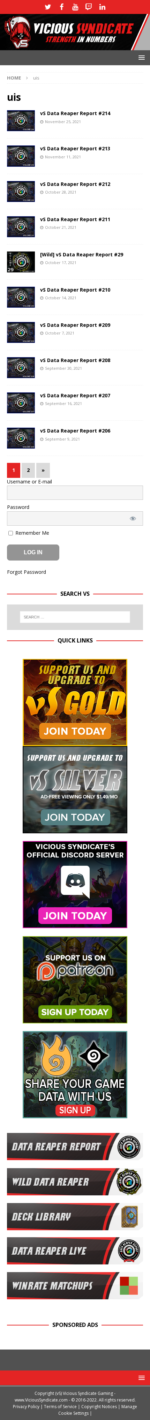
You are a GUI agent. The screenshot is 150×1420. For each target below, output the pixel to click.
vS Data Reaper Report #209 (75, 325)
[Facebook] (61, 7)
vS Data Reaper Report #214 (75, 113)
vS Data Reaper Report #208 (75, 360)
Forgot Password (26, 572)
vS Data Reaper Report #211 (75, 219)
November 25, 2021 (63, 121)
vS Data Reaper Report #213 (75, 148)
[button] (140, 57)
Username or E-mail (29, 481)
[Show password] (133, 518)
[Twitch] (89, 7)
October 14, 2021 (60, 297)
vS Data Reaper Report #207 (75, 395)
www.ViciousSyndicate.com (41, 1400)
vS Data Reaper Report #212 (75, 184)
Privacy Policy (26, 1407)
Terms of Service (60, 1407)
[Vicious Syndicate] (75, 46)
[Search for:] (75, 617)
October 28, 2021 (60, 192)
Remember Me (31, 532)
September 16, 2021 (63, 403)
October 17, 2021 (60, 262)
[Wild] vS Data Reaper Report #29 (81, 254)
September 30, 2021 (63, 368)
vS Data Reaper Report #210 (75, 289)
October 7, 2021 (59, 333)
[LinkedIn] (102, 7)
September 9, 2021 (62, 439)
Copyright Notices (99, 1407)
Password (18, 507)
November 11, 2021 (63, 156)
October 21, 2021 (60, 227)
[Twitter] (48, 7)
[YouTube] (75, 7)
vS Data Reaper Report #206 (75, 430)
